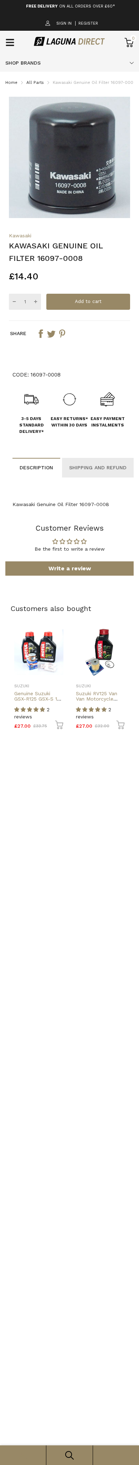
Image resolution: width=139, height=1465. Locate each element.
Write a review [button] (69, 568)
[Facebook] (40, 333)
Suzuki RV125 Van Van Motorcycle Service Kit (96, 699)
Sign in (64, 23)
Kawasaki (20, 235)
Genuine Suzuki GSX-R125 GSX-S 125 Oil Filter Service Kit (38, 699)
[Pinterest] (62, 333)
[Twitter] (51, 333)
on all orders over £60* (70, 6)
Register (88, 23)
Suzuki (21, 686)
